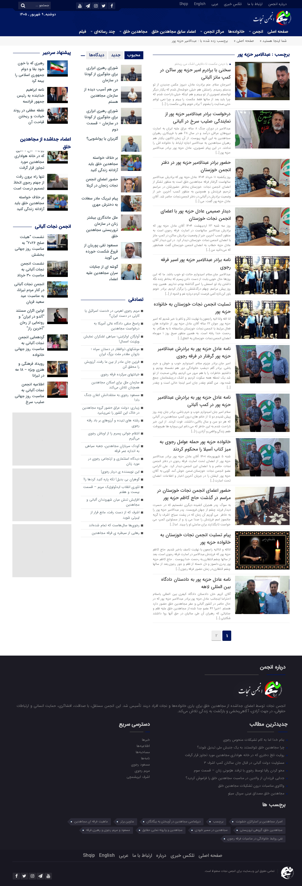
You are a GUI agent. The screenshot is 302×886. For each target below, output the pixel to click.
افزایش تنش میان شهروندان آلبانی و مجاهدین (112, 502)
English (200, 3)
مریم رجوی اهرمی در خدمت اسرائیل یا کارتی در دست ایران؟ (112, 313)
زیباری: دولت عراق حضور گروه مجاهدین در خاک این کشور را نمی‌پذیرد (110, 410)
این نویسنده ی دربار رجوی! (120, 471)
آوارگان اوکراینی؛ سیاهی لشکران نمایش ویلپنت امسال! (111, 339)
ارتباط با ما (254, 3)
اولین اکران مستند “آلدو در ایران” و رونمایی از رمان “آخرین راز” (30, 319)
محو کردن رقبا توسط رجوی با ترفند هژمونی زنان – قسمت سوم (239, 770)
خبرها (146, 739)
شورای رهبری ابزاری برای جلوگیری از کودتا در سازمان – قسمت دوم (101, 120)
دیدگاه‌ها (96, 55)
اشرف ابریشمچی (138, 776)
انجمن (257, 31)
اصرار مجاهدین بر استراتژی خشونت (259, 821)
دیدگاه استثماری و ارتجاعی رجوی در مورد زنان (113, 461)
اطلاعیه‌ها (143, 745)
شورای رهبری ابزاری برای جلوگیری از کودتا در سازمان (101, 74)
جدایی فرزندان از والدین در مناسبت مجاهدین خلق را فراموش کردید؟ (235, 778)
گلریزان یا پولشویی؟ (102, 139)
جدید (115, 55)
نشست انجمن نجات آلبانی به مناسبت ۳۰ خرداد (30, 269)
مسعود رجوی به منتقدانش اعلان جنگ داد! (111, 397)
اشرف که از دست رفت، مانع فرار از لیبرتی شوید (115, 515)
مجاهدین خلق (135, 31)
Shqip (184, 3)
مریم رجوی (142, 770)
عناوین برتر (127, 821)
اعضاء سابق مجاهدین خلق (174, 31)
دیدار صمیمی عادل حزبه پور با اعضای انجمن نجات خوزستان (195, 214)
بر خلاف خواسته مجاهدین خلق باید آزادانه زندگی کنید (103, 164)
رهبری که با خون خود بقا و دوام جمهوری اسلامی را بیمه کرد (29, 72)
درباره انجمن (277, 3)
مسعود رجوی (140, 764)
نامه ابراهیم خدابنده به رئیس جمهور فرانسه (30, 96)
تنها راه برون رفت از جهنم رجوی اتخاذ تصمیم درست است (28, 183)
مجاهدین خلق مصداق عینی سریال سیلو (256, 793)
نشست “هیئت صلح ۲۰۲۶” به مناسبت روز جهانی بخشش (29, 246)
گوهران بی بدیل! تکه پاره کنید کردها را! (111, 479)
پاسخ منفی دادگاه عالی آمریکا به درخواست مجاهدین (116, 326)
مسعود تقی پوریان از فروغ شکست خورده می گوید (101, 251)
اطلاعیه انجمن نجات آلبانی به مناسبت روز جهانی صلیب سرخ (29, 393)
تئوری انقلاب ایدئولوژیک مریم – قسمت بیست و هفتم (111, 489)
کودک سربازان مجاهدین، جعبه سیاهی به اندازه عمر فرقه (112, 448)
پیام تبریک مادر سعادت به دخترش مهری (100, 201)
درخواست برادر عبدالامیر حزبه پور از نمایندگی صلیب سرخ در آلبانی (198, 117)
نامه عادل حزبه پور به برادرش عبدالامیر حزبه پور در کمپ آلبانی (194, 401)
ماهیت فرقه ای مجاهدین (91, 821)
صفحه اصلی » (244, 41)
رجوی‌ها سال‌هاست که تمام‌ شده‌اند (114, 525)
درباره (161, 855)
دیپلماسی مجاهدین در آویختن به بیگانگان (174, 821)
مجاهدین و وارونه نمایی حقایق (162, 830)
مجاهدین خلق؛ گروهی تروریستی (261, 830)
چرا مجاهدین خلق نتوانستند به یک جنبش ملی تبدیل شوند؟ (241, 747)
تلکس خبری (233, 3)
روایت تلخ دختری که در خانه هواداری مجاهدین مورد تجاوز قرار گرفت (29, 159)
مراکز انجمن (214, 31)
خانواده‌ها (236, 31)
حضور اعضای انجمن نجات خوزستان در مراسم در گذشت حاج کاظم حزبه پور (194, 494)
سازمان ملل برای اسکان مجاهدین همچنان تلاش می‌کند (115, 385)
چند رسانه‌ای (104, 31)
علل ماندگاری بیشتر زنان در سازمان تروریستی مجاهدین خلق (102, 227)
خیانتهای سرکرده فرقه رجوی (120, 374)
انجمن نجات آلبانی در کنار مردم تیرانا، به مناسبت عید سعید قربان (29, 293)
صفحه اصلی (277, 31)
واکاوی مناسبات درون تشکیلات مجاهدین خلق (251, 785)
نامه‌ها (145, 758)
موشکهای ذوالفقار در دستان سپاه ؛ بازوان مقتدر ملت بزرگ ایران (115, 352)
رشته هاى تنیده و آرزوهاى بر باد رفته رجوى (113, 423)
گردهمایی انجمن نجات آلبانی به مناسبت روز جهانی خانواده (29, 346)
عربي (214, 3)
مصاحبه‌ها (143, 752)
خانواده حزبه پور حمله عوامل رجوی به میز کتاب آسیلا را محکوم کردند (195, 445)
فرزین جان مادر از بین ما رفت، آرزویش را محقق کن (111, 364)
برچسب (218, 821)
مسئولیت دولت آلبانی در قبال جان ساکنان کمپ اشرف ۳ (244, 762)
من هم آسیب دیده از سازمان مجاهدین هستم (101, 95)
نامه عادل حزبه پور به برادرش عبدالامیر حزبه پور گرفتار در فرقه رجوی (194, 352)
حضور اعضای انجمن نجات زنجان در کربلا (102, 182)
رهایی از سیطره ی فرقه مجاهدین (115, 533)
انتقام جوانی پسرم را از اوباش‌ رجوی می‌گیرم (113, 436)
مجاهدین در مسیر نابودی (211, 830)
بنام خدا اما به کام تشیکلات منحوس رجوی (254, 739)
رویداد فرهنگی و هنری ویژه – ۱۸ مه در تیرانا (29, 370)
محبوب (133, 55)
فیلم (82, 31)
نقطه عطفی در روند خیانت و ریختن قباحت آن (28, 116)
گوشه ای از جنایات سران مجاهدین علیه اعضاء (102, 273)
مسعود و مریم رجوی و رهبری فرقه (108, 830)
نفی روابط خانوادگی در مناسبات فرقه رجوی (255, 838)
